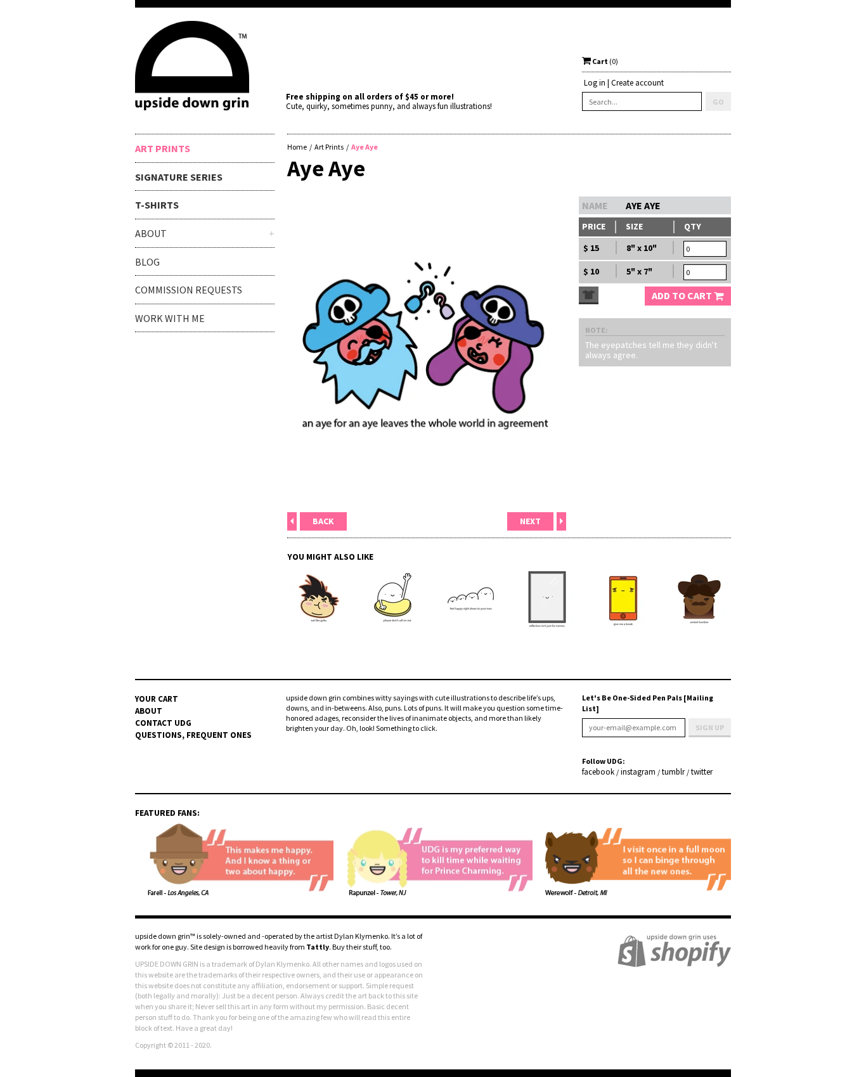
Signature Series (179, 177)
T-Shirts (157, 204)
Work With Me (170, 318)
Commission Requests (188, 289)
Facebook (598, 772)
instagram (638, 772)
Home (297, 147)
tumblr (673, 772)
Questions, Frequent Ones (193, 735)
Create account (637, 82)
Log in (594, 82)
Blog (147, 261)
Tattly (317, 946)
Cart (604, 61)
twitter (702, 772)
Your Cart (156, 698)
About (148, 711)
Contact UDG (163, 723)
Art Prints (162, 148)
